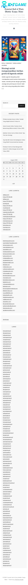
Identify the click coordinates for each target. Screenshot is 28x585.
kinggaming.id (6, 526)
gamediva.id (6, 376)
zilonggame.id (6, 402)
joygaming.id (6, 498)
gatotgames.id (7, 446)
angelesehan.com (8, 260)
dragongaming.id (7, 530)
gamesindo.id (6, 350)
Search (5, 103)
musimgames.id (7, 365)
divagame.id (6, 389)
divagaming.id (7, 333)
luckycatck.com (7, 256)
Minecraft (9, 63)
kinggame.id (6, 563)
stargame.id (6, 394)
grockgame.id (6, 409)
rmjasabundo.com (8, 271)
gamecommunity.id (8, 507)
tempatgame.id (7, 439)
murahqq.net (6, 208)
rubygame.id (6, 404)
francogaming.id (7, 457)
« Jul (13, 183)
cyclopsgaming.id (8, 502)
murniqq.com (6, 227)
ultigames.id (6, 548)
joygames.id (6, 487)
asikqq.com (6, 195)
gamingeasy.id (7, 515)
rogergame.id (6, 474)
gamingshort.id (7, 454)
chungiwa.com (7, 277)
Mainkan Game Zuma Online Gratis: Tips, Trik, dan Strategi (14, 134)
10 (3, 171)
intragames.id (6, 420)
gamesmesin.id (7, 348)
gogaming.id (6, 528)
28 (16, 176)
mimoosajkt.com (7, 273)
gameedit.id (6, 465)
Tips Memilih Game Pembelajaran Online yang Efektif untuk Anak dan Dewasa (14, 141)
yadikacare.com (7, 299)
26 (10, 176)
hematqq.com (7, 225)
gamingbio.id (6, 415)
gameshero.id (6, 346)
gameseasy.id (6, 539)
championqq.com (8, 221)
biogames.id (6, 418)
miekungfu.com (7, 267)
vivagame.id (6, 387)
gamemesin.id (7, 372)
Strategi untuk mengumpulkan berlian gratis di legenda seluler (12, 71)
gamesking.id (6, 541)
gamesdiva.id (6, 352)
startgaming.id (7, 341)
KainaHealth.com (7, 295)
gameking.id (6, 557)
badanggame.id (7, 481)
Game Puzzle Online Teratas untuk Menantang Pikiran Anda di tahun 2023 (13, 127)
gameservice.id (7, 461)
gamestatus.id (7, 559)
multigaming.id (7, 535)
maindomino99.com (8, 212)
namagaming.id (7, 337)
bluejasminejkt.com (8, 262)
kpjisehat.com (7, 282)
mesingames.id (7, 359)
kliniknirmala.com (7, 291)
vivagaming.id (6, 339)
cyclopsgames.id (7, 489)
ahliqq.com (6, 199)
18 (7, 174)
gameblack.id (6, 472)
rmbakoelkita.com (8, 258)
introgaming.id (7, 422)
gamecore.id (6, 370)
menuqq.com (6, 229)
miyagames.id (7, 444)
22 (19, 174)
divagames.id (6, 361)
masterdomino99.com (9, 216)
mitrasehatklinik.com (8, 284)
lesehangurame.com (8, 241)
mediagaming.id (7, 496)
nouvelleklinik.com (8, 293)
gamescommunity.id (8, 483)
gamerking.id (6, 511)
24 (4, 176)
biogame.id (6, 435)
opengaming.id (7, 396)
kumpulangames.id (8, 433)
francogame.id (7, 470)
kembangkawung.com (9, 275)
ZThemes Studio (19, 579)
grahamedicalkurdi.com (9, 306)
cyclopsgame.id (7, 504)
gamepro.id (6, 561)
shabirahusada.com (8, 297)
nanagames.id (7, 500)
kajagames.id (6, 494)
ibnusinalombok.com (8, 304)
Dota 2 (3, 63)
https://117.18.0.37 (7, 218)
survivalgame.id (7, 411)
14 (16, 171)
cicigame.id (6, 478)
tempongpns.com (8, 245)
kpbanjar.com (6, 286)
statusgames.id (7, 552)
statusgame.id (7, 344)
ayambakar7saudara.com (10, 243)
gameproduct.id (7, 463)
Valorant (4, 65)
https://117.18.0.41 (7, 210)
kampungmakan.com (9, 254)
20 (13, 174)
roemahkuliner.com (8, 247)
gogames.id (6, 546)
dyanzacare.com (7, 308)
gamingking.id (6, 522)
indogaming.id (7, 335)
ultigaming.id (6, 533)
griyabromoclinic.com (9, 310)
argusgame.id (6, 407)
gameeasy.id (6, 554)
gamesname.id (7, 544)
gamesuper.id (6, 378)
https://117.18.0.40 (7, 223)
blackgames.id (7, 448)
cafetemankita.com (8, 269)
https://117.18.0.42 (7, 205)
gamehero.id (6, 374)
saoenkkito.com (7, 249)
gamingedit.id (6, 452)
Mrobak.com (6, 264)
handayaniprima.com (9, 251)
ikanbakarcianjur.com (9, 280)
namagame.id (7, 391)
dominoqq (6, 319)
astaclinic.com (7, 301)
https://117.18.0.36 (7, 197)
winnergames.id (7, 398)
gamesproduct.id (7, 441)
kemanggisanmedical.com (10, 288)
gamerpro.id (6, 513)
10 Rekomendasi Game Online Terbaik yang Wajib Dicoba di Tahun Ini (13, 120)
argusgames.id (7, 400)
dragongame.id (7, 565)
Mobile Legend (17, 63)
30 (22, 176)
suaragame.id (6, 426)
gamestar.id (6, 381)
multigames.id (7, 550)
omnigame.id (6, 431)
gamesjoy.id (6, 485)
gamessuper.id (7, 355)
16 (22, 171)
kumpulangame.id (8, 437)
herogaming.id (7, 331)
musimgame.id (7, 383)
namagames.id (7, 368)
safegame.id (6, 413)
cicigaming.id (6, 450)
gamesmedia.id (7, 491)
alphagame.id (6, 476)
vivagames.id (6, 363)
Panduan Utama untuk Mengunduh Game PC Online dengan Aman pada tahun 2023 (13, 149)
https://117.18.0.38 (7, 214)
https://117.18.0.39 (7, 201)
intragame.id (6, 428)
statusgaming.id (7, 537)
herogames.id (6, 357)
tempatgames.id (7, 424)
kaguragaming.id (7, 517)
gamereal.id (6, 459)
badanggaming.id (8, 467)
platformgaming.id (8, 524)
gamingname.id (7, 520)
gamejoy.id (6, 509)
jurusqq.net (6, 203)
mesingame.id (7, 385)
